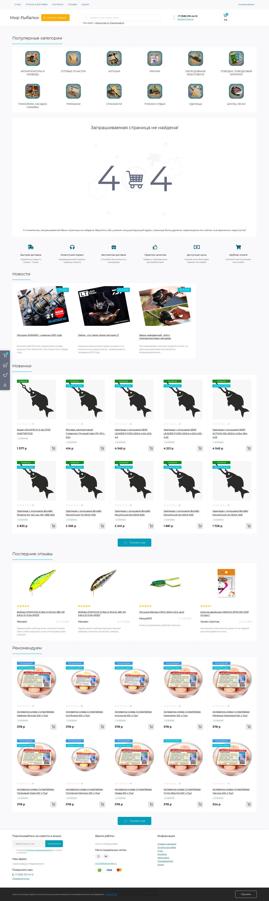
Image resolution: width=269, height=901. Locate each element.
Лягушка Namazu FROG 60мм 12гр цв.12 (161, 612)
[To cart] (53, 448)
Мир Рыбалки (24, 17)
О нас (18, 4)
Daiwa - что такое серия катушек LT (98, 335)
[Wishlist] (56, 385)
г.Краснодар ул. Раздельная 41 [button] (109, 23)
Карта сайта (163, 858)
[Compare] (56, 391)
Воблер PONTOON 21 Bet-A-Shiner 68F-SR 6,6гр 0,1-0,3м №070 (41, 614)
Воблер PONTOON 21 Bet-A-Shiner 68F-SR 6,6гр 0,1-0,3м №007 (102, 614)
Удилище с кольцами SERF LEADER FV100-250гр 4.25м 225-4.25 (183, 433)
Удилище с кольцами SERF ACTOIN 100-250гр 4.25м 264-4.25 (230, 433)
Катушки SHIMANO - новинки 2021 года (39, 335)
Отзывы (72, 4)
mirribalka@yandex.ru (106, 863)
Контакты (57, 4)
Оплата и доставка (37, 4)
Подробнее (111, 894)
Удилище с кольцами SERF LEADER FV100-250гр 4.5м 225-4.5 (133, 433)
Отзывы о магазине (167, 844)
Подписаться (54, 843)
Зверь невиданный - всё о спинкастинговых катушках (155, 337)
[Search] (86, 18)
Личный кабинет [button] (246, 4)
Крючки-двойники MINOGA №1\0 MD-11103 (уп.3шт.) (224, 614)
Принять (246, 894)
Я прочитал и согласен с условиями (39, 851)
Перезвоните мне (20, 878)
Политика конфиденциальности (39, 850)
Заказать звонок (185, 19)
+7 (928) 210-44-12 (187, 16)
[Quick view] (56, 379)
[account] (5, 385)
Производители (165, 861)
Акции (85, 4)
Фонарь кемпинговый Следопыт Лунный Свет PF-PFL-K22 (85, 433)
